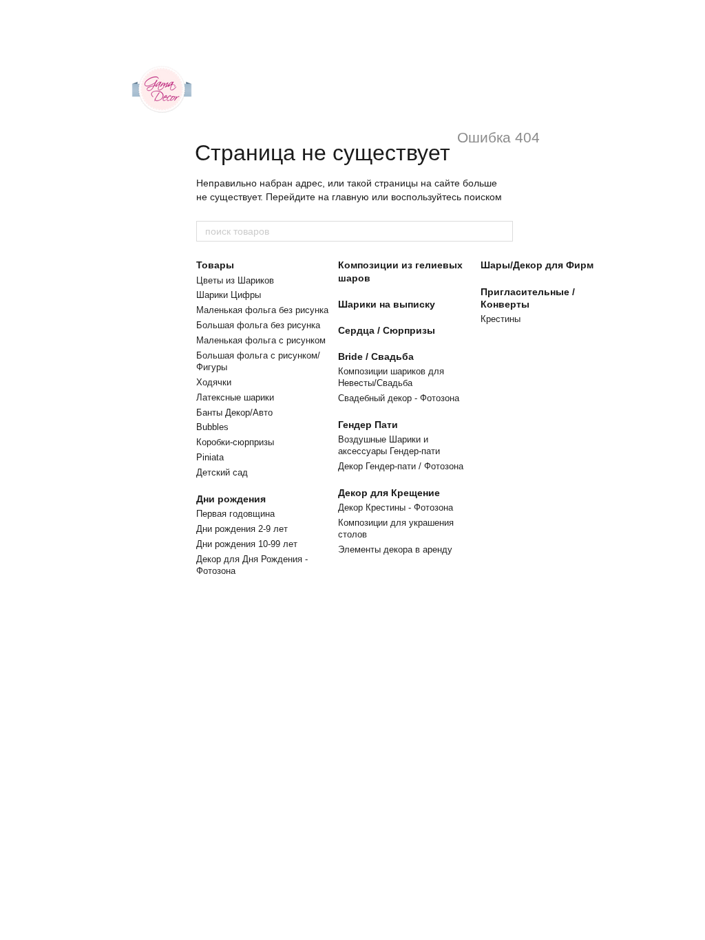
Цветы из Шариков (235, 280)
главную (350, 196)
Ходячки (213, 382)
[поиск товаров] (502, 231)
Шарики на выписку (386, 304)
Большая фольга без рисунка (258, 325)
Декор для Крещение (389, 492)
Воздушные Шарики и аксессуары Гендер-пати (389, 445)
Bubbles (212, 427)
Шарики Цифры (228, 295)
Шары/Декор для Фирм (537, 264)
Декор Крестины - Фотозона (395, 507)
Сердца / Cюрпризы (386, 330)
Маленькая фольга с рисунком (261, 340)
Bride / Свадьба (376, 356)
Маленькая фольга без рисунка (262, 310)
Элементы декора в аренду (395, 549)
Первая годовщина (235, 514)
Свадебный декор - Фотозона (398, 398)
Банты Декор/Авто (234, 412)
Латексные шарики (235, 397)
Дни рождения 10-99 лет (246, 544)
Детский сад (222, 472)
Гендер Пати (368, 424)
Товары (215, 264)
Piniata (210, 457)
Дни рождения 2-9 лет (242, 529)
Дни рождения (231, 498)
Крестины (500, 319)
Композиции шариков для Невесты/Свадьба (391, 377)
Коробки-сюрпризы (235, 442)
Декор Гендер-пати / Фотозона (400, 466)
